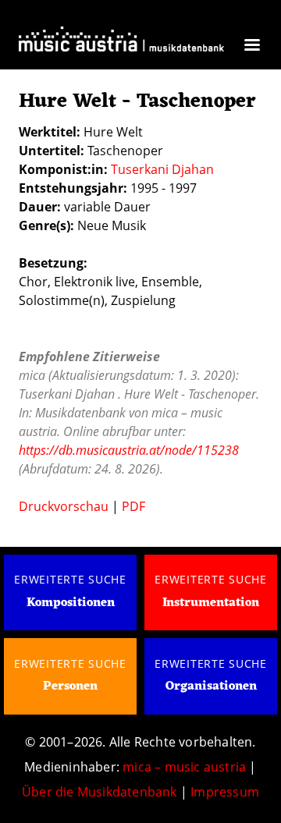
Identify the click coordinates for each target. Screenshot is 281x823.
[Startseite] (121, 43)
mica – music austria (184, 766)
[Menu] (251, 46)
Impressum (224, 791)
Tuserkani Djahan (162, 169)
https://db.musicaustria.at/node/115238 (129, 450)
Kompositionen (71, 603)
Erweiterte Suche (70, 579)
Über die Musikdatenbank (99, 791)
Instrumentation (210, 603)
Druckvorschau (63, 506)
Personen (70, 686)
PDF (133, 506)
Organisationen (211, 686)
